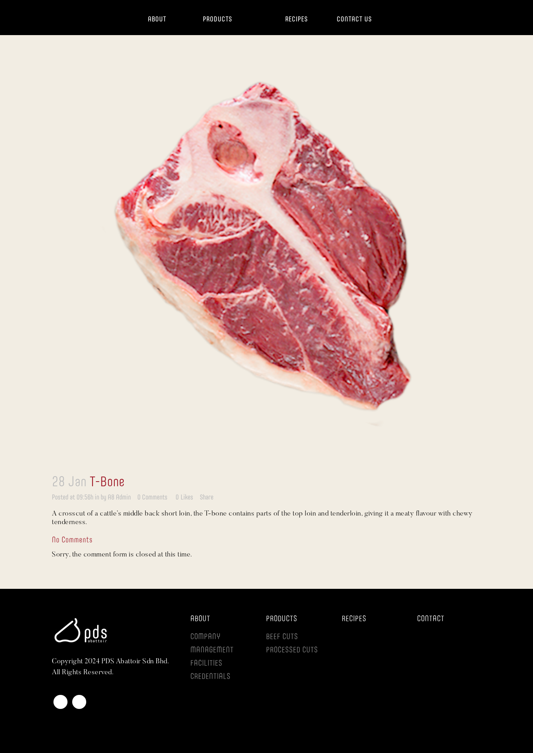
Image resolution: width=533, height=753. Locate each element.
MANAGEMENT (212, 650)
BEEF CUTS (282, 637)
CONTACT (430, 619)
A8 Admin (119, 497)
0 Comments (152, 497)
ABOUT (200, 619)
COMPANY (205, 637)
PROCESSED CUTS (292, 650)
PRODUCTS (281, 619)
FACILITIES (206, 664)
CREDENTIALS (210, 677)
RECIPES (354, 619)
